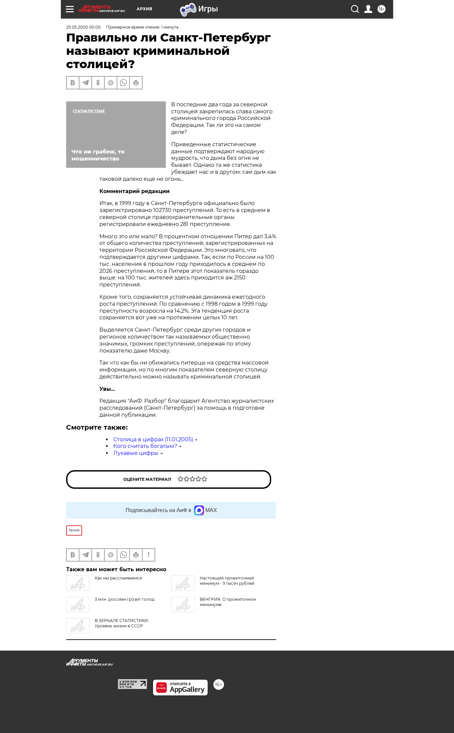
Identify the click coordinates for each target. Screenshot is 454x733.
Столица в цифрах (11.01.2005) (153, 439)
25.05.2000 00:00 (83, 27)
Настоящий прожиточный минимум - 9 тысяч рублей (227, 581)
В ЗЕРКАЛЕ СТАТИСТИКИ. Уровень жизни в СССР (122, 623)
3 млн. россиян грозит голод (125, 599)
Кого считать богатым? (145, 446)
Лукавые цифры (136, 453)
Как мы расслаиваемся (118, 578)
